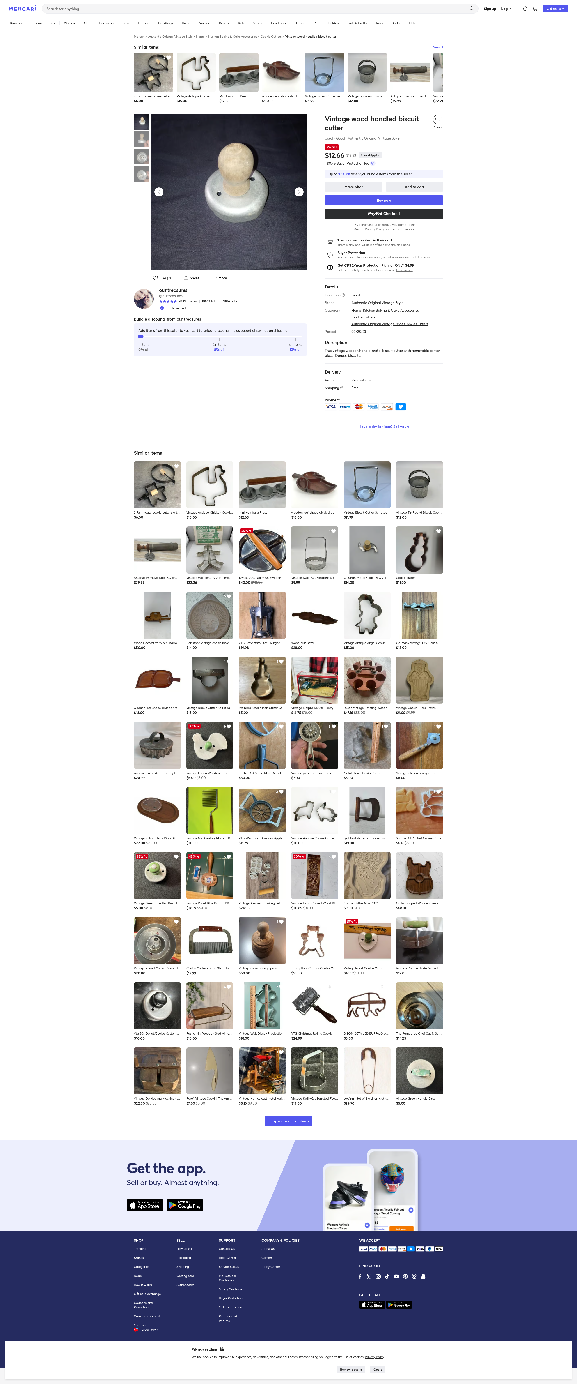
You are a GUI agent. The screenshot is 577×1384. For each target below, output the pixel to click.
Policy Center (270, 1266)
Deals (138, 1275)
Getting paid (185, 1275)
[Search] (471, 8)
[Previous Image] (159, 192)
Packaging (183, 1257)
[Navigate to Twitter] (369, 1276)
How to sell (184, 1248)
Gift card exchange (147, 1294)
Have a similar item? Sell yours (384, 426)
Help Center (227, 1257)
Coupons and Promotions (143, 1305)
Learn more (426, 257)
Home (200, 36)
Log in (506, 8)
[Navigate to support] (363, 1249)
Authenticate (185, 1285)
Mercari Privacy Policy (368, 229)
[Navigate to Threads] (414, 1276)
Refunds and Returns (228, 1318)
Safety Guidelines (231, 1289)
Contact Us (226, 1248)
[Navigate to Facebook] (360, 1276)
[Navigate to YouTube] (396, 1276)
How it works (143, 1285)
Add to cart (414, 186)
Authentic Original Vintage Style (170, 36)
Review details (351, 1369)
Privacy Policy (374, 1357)
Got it (377, 1369)
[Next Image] (299, 192)
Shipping (182, 1266)
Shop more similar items (288, 1121)
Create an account (147, 1316)
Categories (141, 1266)
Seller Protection (230, 1307)
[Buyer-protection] (372, 163)
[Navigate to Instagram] (378, 1276)
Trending (140, 1248)
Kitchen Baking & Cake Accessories (232, 36)
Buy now (384, 200)
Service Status (229, 1266)
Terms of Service (402, 229)
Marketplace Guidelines (227, 1277)
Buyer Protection (230, 1298)
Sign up (490, 8)
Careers (266, 1257)
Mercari (139, 36)
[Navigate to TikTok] (387, 1276)
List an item (555, 8)
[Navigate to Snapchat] (423, 1276)
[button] (525, 8)
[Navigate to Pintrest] (405, 1276)
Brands (139, 1257)
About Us (268, 1248)
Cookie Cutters (271, 36)
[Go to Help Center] (343, 295)
